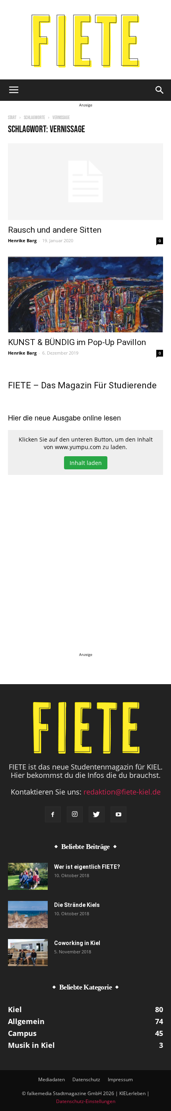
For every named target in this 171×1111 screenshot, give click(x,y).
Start (12, 118)
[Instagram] (75, 814)
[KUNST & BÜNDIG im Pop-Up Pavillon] (85, 294)
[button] (160, 90)
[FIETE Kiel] (85, 41)
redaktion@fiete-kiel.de (122, 792)
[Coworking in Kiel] (28, 952)
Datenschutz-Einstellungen (85, 1101)
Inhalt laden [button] (86, 463)
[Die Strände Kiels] (28, 914)
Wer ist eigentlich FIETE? (87, 867)
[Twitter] (97, 814)
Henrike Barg (22, 240)
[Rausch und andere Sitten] (85, 181)
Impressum (120, 1079)
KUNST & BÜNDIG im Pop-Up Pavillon (77, 342)
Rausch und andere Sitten (54, 230)
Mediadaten (51, 1079)
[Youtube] (118, 814)
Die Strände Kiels (77, 905)
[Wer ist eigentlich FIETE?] (28, 876)
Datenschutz (86, 1079)
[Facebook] (53, 814)
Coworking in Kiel (77, 943)
